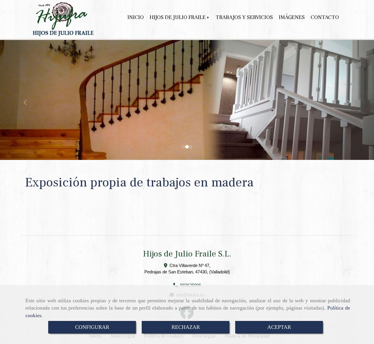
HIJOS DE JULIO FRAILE (178, 17)
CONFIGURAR (92, 327)
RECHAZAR (186, 327)
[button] (28, 100)
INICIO (135, 17)
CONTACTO (325, 17)
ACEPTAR (279, 327)
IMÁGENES (292, 17)
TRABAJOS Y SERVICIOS (244, 17)
